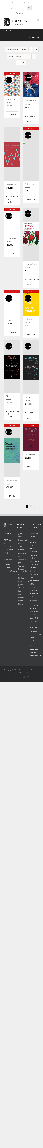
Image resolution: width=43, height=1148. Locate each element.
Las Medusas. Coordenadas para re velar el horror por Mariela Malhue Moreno (21, 589)
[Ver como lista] (23, 62)
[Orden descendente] (36, 49)
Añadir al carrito (29, 118)
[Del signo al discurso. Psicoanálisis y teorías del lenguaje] (12, 154)
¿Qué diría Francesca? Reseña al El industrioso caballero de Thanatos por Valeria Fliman (21, 551)
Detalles (13, 115)
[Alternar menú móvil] (38, 20)
